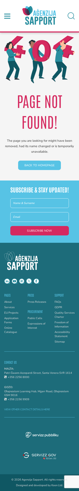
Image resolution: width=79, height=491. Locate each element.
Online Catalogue (10, 330)
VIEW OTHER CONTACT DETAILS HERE (27, 409)
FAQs (58, 302)
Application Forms (11, 320)
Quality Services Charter (65, 315)
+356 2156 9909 (18, 399)
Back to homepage (39, 165)
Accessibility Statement (62, 334)
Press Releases (37, 302)
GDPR (58, 307)
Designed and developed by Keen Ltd (39, 485)
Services (9, 307)
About (8, 302)
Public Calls (35, 318)
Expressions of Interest (36, 326)
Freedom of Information (61, 325)
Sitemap (60, 342)
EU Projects (11, 313)
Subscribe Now (39, 231)
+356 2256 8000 (18, 377)
